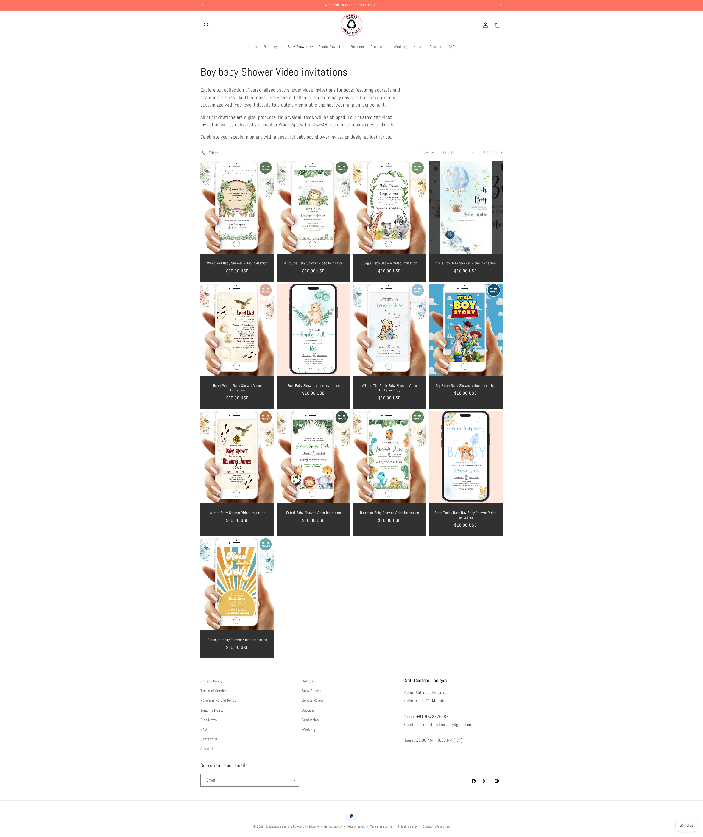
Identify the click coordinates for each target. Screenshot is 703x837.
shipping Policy (212, 710)
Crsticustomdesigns (279, 826)
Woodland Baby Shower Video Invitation (237, 263)
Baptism (308, 710)
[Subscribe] (293, 780)
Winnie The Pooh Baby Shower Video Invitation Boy (389, 388)
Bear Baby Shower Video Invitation (313, 385)
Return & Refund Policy (218, 700)
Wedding (308, 729)
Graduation (310, 719)
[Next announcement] (501, 5)
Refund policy (333, 826)
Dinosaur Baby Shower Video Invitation (389, 513)
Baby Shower (312, 690)
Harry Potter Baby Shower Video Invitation (237, 388)
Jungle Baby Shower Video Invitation (389, 263)
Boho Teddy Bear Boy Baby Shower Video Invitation (465, 515)
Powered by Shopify (306, 826)
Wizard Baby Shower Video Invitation (238, 513)
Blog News (208, 719)
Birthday (308, 681)
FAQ (203, 729)
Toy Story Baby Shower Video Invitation (466, 385)
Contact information (436, 826)
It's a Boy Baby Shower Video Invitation (466, 263)
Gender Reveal (313, 700)
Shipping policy (408, 826)
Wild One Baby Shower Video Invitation (313, 263)
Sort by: (429, 152)
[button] (206, 25)
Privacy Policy (211, 681)
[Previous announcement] (202, 5)
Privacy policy (356, 826)
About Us (207, 748)
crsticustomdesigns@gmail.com (445, 724)
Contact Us (209, 739)
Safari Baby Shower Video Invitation (313, 513)
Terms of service (381, 826)
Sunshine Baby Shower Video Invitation (237, 640)
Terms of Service (213, 690)
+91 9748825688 (432, 717)
